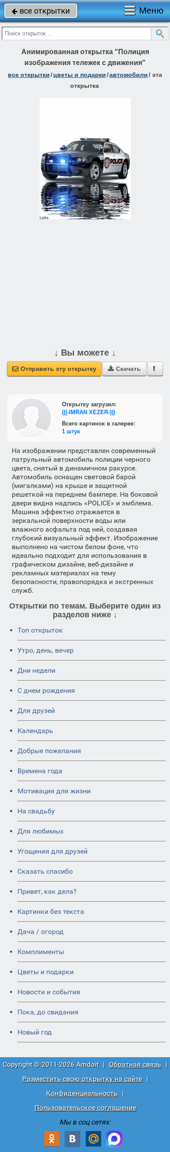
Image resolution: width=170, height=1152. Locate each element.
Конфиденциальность (82, 1093)
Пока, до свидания (47, 1012)
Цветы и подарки (45, 972)
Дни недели (36, 670)
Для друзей (36, 710)
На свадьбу (36, 811)
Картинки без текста (50, 911)
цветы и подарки (79, 74)
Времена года (39, 771)
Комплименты (40, 952)
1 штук (71, 431)
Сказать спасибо (45, 871)
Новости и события (48, 992)
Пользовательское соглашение (85, 1108)
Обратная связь (135, 1064)
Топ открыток (40, 630)
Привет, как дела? (47, 891)
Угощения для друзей (52, 851)
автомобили (128, 74)
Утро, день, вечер (45, 650)
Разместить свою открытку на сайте (82, 1079)
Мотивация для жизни (54, 791)
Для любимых (40, 831)
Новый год (34, 1032)
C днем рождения (46, 690)
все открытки (41, 10)
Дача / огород (40, 931)
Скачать (124, 368)
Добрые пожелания (49, 751)
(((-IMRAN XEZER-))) (88, 412)
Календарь (35, 730)
